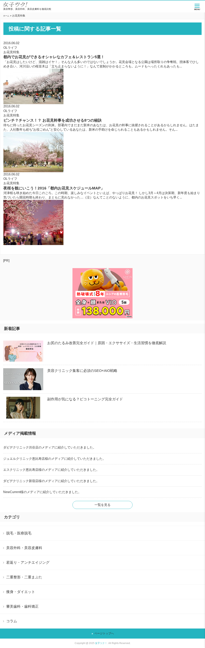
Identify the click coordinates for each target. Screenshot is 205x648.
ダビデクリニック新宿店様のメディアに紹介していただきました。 (51, 481)
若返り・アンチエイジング (27, 563)
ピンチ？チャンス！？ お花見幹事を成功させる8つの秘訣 (52, 120)
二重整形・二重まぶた (24, 577)
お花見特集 (11, 52)
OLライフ (10, 47)
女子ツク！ (101, 643)
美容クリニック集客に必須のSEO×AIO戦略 (82, 371)
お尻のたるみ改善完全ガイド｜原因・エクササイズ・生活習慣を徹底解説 (106, 343)
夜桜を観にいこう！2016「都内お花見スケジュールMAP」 (54, 188)
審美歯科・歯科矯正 (22, 606)
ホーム (6, 16)
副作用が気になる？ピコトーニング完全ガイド (85, 399)
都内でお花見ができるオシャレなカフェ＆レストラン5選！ (54, 57)
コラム (11, 621)
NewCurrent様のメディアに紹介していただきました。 (42, 492)
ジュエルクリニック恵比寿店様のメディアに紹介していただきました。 (54, 458)
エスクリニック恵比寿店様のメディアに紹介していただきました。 (51, 469)
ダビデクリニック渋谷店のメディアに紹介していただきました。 (49, 447)
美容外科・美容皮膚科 (24, 548)
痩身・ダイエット (20, 592)
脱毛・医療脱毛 (18, 533)
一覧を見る (102, 505)
